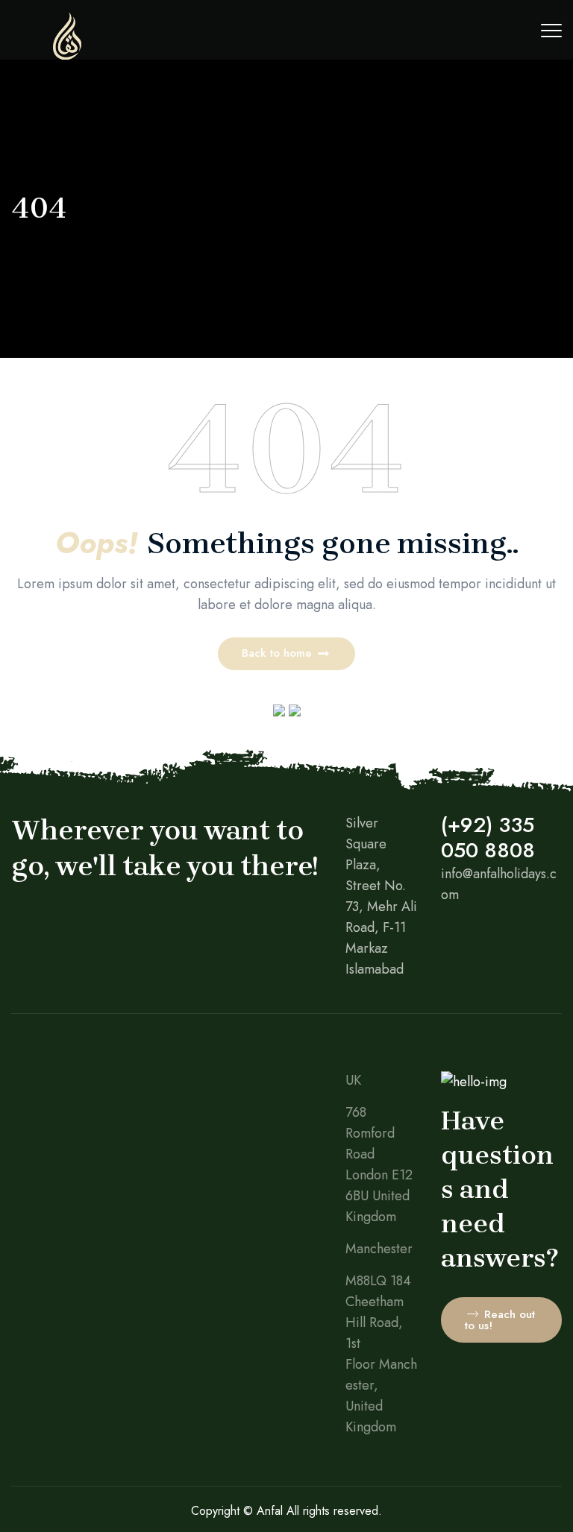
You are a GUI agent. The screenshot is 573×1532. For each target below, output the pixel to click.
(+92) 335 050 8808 (488, 838)
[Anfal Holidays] (67, 56)
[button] (286, 653)
